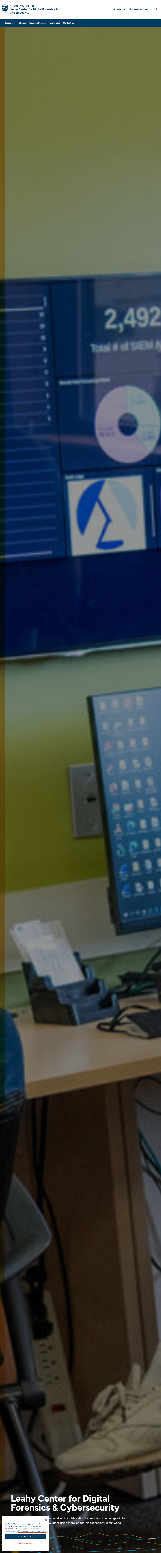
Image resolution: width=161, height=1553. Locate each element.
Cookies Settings (26, 1543)
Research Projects (37, 23)
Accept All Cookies (25, 1537)
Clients (22, 23)
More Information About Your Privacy (32, 1531)
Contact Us (68, 23)
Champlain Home (141, 9)
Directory (121, 9)
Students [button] (9, 23)
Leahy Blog (54, 23)
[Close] (46, 1520)
